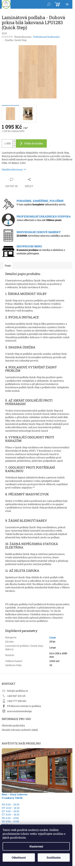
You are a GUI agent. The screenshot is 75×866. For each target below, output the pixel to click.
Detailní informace (12, 169)
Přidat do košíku (33, 143)
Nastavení (36, 846)
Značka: (16, 40)
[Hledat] (48, 4)
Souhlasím (54, 857)
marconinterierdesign (19, 711)
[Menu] (67, 4)
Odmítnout (19, 857)
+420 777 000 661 (16, 701)
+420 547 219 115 (16, 696)
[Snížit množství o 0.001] (14, 145)
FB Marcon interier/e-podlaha (24, 706)
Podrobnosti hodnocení (46, 36)
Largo (52, 637)
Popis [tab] (8, 265)
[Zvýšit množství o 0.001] (14, 141)
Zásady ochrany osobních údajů (20, 729)
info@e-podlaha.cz (17, 690)
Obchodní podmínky (13, 725)
